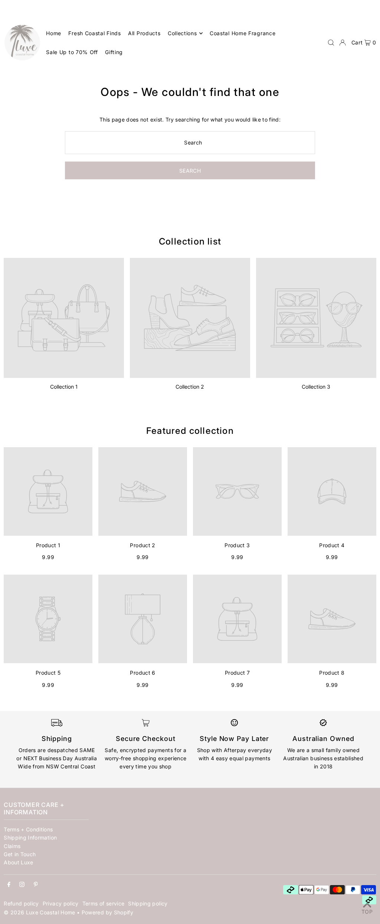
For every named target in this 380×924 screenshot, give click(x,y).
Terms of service (103, 903)
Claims (12, 846)
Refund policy (21, 903)
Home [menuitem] (53, 33)
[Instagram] (21, 885)
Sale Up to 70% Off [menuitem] (72, 52)
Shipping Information (30, 837)
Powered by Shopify (107, 912)
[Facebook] (8, 885)
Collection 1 (64, 386)
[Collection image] (64, 318)
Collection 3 (316, 386)
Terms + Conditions (28, 829)
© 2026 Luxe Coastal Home (39, 912)
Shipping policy (147, 903)
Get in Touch (20, 854)
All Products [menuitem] (144, 33)
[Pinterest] (36, 885)
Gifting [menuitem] (114, 52)
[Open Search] (331, 43)
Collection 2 (190, 386)
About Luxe (18, 862)
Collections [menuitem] (182, 33)
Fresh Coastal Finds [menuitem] (94, 33)
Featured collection (190, 430)
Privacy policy (61, 903)
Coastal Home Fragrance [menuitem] (242, 33)
